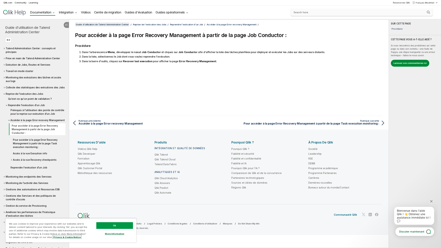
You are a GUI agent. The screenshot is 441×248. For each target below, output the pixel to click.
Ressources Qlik (401, 2)
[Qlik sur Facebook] (376, 214)
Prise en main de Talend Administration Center (33, 58)
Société (312, 148)
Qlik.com (7, 2)
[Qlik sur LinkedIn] (370, 214)
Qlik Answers (162, 183)
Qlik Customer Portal (90, 168)
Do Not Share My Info (249, 223)
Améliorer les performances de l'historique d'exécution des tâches (30, 214)
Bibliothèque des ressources (95, 173)
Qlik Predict (161, 187)
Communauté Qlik (345, 214)
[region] (71, 230)
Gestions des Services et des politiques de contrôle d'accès (31, 197)
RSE (310, 158)
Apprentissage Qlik (89, 163)
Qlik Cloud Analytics (166, 178)
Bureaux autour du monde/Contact (328, 187)
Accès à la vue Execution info (30, 153)
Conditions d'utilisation (205, 223)
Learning (33, 2)
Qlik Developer (86, 153)
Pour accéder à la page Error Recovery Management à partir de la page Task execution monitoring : (35, 143)
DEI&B (311, 163)
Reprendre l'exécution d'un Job (26, 105)
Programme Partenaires (322, 173)
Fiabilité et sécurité (242, 153)
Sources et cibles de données (249, 182)
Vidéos (86, 12)
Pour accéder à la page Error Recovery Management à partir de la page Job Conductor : (35, 129)
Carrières (313, 177)
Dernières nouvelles (320, 182)
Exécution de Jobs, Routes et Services (28, 64)
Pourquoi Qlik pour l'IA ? (245, 168)
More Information (114, 233)
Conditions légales (177, 223)
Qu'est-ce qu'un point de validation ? (30, 98)
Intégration (66, 12)
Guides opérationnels (170, 12)
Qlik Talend (161, 154)
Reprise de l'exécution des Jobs (24, 93)
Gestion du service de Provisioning (26, 205)
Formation (83, 158)
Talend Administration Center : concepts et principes (31, 50)
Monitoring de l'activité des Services (27, 183)
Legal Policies (154, 223)
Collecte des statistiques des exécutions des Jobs (35, 87)
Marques (227, 223)
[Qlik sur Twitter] (363, 214)
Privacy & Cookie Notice (67, 237)
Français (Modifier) (425, 3)
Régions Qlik (238, 187)
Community (21, 2)
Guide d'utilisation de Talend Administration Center (27, 29)
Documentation (40, 12)
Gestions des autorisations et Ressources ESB (33, 189)
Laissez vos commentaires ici (410, 63)
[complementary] (415, 133)
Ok (114, 225)
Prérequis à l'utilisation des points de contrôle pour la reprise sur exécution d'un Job (37, 112)
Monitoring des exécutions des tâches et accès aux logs (33, 79)
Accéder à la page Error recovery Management (38, 120)
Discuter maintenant (411, 231)
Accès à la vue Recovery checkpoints (34, 159)
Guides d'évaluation (138, 12)
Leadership (315, 153)
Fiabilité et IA (238, 163)
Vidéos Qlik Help (88, 148)
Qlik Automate (163, 192)
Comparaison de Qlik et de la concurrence (256, 173)
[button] (428, 12)
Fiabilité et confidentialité (246, 158)
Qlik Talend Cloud (165, 159)
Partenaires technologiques (247, 177)
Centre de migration (107, 12)
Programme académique (323, 168)
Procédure (397, 28)
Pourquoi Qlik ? (240, 148)
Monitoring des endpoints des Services (29, 176)
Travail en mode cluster (19, 71)
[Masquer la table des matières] (66, 25)
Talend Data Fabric (166, 164)
